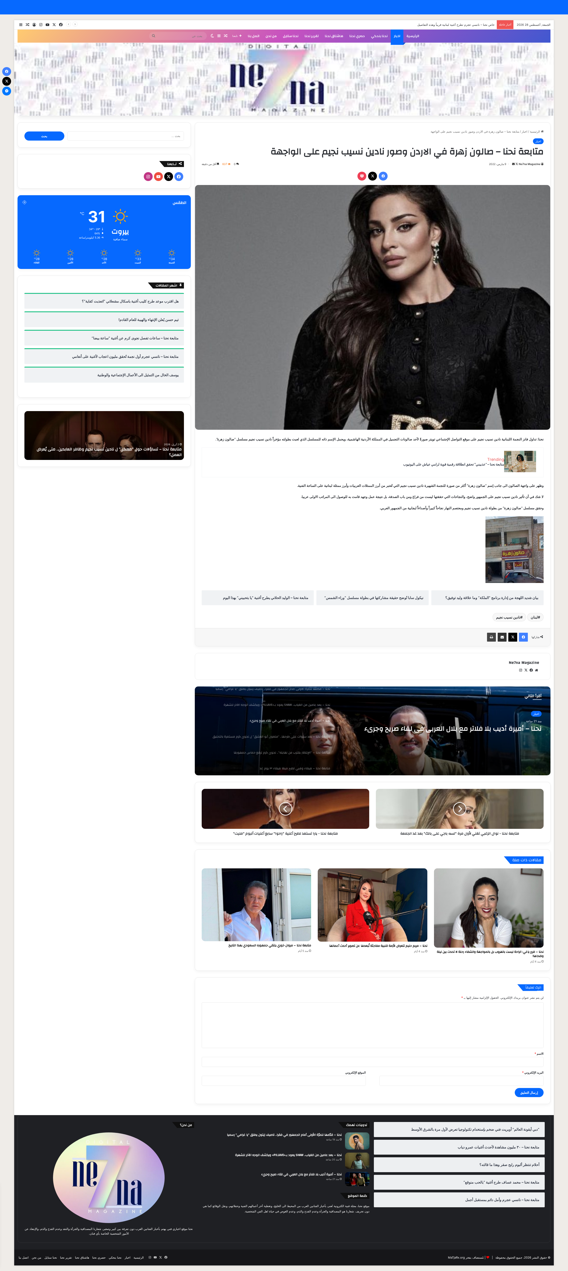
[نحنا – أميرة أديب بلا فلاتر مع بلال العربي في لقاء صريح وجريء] (357, 1179)
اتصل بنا (253, 36)
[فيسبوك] (383, 176)
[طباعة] (491, 637)
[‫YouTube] (158, 176)
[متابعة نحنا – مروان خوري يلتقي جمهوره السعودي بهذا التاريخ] (256, 904)
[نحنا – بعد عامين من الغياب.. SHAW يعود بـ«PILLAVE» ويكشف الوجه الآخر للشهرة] (357, 1161)
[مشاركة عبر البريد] (502, 637)
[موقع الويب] (536, 670)
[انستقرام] (520, 670)
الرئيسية (412, 36)
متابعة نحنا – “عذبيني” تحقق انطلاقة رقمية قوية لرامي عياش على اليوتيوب (453, 464)
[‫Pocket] (361, 176)
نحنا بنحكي (379, 36)
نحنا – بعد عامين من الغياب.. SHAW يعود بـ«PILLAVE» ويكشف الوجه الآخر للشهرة (288, 1155)
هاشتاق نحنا (334, 36)
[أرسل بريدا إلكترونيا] (513, 164)
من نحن (271, 36)
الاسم (539, 1053)
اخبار (397, 36)
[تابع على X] (516, 164)
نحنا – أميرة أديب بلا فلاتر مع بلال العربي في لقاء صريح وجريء (301, 1174)
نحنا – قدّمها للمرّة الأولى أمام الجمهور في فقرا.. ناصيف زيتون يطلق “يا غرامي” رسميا (284, 1135)
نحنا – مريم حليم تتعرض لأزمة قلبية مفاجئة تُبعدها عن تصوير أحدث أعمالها (378, 946)
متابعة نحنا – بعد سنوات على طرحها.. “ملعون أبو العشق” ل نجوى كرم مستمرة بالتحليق (454, 733)
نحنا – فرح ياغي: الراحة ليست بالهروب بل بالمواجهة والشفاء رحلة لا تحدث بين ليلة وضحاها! (490, 954)
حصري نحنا (357, 36)
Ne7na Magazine (529, 164)
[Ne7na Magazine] (284, 79)
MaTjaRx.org (456, 1257)
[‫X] (372, 176)
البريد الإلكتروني (533, 1072)
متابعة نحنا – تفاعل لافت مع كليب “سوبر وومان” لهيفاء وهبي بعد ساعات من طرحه (108, 454)
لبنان (534, 617)
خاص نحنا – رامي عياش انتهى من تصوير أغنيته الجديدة (461, 24)
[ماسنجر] (6, 91)
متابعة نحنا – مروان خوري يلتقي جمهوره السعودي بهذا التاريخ (270, 945)
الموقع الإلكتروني (355, 1072)
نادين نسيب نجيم (508, 617)
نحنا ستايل (290, 36)
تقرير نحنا (312, 36)
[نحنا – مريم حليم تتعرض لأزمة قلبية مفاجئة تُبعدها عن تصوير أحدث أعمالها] (372, 905)
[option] (372, 730)
